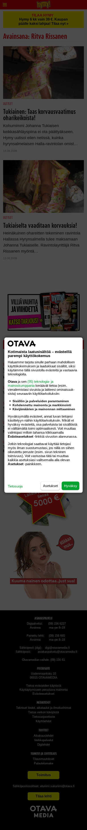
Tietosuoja (15, 486)
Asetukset (50, 485)
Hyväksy (70, 485)
